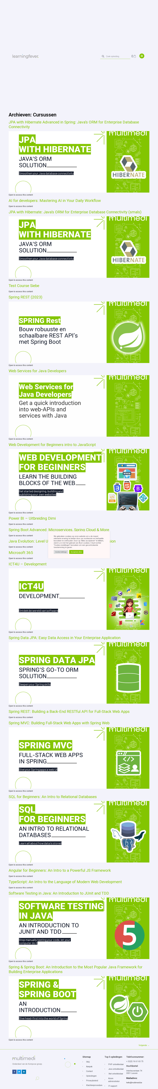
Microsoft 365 (21, 552)
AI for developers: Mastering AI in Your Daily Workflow (55, 200)
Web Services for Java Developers (37, 371)
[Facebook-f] (14, 1072)
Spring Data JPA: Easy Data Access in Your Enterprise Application (64, 637)
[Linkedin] (24, 1072)
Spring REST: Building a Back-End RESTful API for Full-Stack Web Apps (69, 711)
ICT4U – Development (28, 564)
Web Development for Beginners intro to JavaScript (52, 444)
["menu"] (141, 55)
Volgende (144, 1045)
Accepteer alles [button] (76, 552)
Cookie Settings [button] (61, 552)
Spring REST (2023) (25, 297)
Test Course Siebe (24, 285)
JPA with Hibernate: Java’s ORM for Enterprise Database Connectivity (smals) (75, 212)
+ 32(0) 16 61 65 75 (134, 1061)
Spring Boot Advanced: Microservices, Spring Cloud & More (59, 529)
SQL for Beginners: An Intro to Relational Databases (53, 796)
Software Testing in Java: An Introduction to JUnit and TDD (59, 893)
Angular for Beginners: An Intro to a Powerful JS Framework (60, 870)
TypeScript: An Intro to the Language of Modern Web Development (65, 881)
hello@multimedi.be (134, 1082)
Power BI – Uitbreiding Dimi (32, 518)
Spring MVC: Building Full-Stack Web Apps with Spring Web (59, 723)
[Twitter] (19, 1072)
